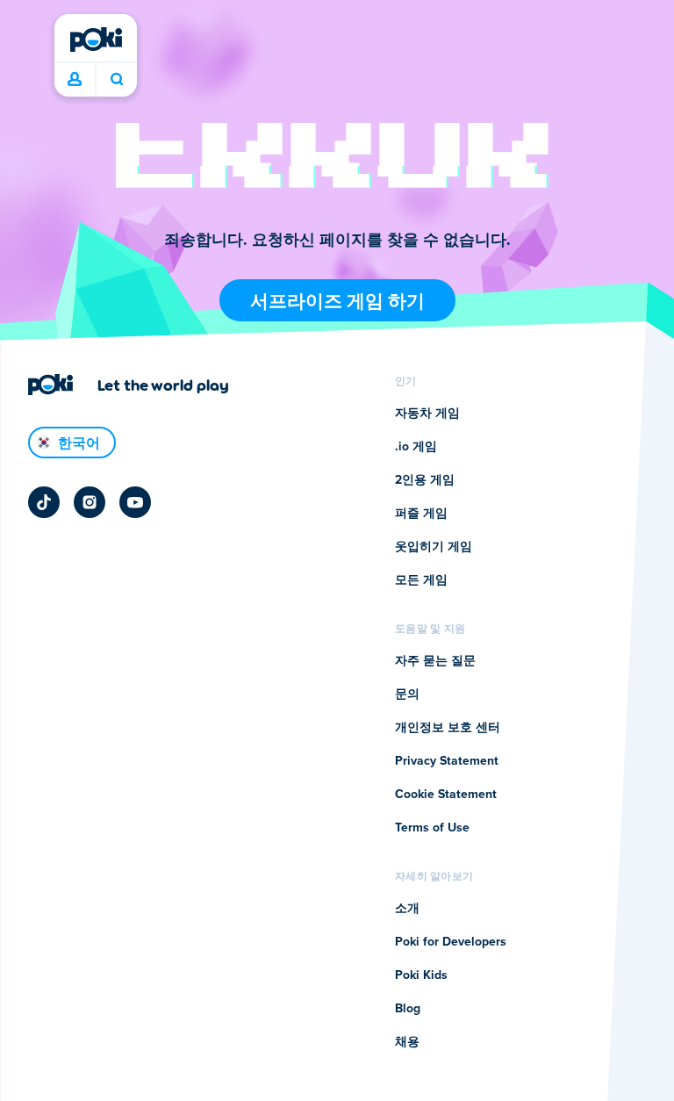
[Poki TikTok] (44, 502)
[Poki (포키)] (95, 39)
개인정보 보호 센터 (447, 728)
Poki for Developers (450, 942)
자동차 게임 (427, 413)
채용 (407, 1042)
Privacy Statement (446, 761)
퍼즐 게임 (421, 513)
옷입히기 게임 (433, 547)
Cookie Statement (446, 794)
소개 (407, 909)
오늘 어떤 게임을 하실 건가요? (116, 80)
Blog (407, 1009)
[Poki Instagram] (89, 502)
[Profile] (74, 80)
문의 (407, 694)
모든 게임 (421, 580)
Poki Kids (421, 975)
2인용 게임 (425, 480)
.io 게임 (416, 447)
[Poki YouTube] (135, 502)
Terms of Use (432, 828)
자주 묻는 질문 (435, 661)
